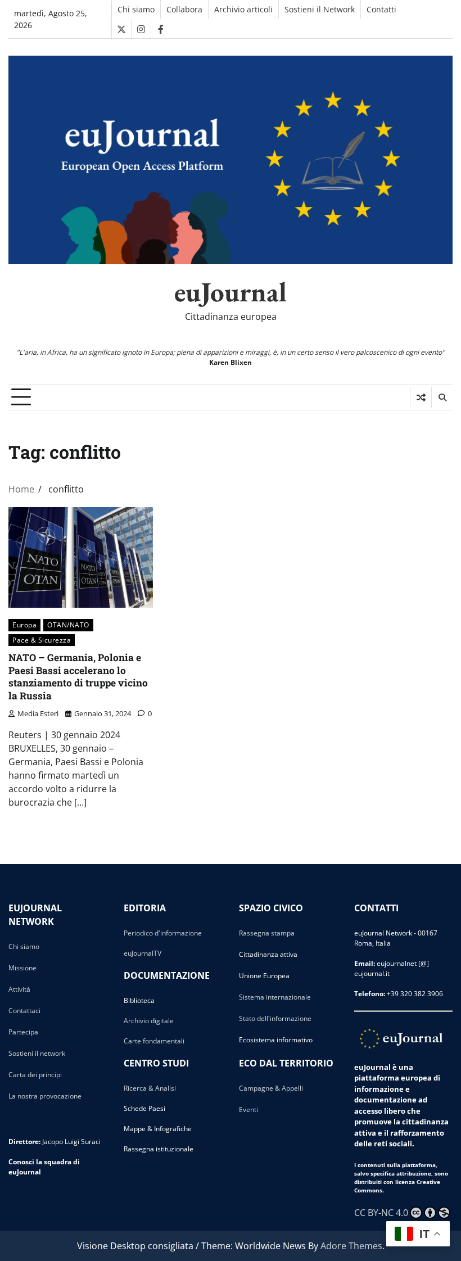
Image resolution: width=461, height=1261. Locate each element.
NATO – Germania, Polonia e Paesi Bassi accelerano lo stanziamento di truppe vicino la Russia (78, 676)
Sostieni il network (36, 1053)
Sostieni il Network (319, 9)
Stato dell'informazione (275, 1018)
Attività (19, 989)
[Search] (442, 397)
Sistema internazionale (275, 997)
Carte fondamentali (154, 1041)
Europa (24, 625)
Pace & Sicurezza (41, 640)
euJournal (230, 292)
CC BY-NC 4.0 (381, 1212)
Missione (22, 968)
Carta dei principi (35, 1074)
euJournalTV (142, 953)
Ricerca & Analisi (150, 1088)
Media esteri (37, 713)
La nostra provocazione (45, 1096)
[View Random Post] (420, 397)
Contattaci (24, 1010)
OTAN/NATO (68, 625)
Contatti (381, 9)
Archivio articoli (243, 9)
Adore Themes (351, 1246)
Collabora (184, 9)
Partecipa (23, 1032)
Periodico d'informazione (163, 933)
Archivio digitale (149, 1020)
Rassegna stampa (267, 933)
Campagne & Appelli (271, 1088)
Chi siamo (136, 9)
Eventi (248, 1109)
